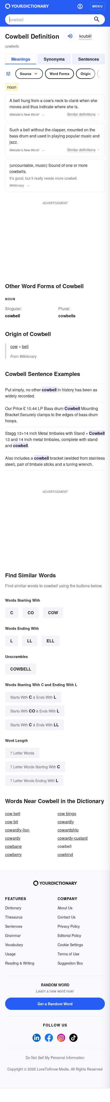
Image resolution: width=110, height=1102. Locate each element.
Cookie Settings (70, 944)
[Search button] (96, 19)
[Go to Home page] (27, 6)
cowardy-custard (72, 838)
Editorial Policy (69, 935)
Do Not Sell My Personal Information (55, 1057)
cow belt (12, 813)
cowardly (66, 822)
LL (29, 641)
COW (53, 612)
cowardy (12, 838)
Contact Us (66, 917)
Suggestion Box (70, 963)
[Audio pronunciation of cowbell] (69, 36)
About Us (65, 907)
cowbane (13, 846)
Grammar (13, 935)
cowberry (13, 854)
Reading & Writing (19, 963)
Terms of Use (68, 953)
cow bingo (67, 813)
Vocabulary (14, 944)
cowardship (68, 830)
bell (25, 346)
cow (14, 346)
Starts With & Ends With (33, 697)
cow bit (11, 822)
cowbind (65, 854)
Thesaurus (14, 917)
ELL (50, 641)
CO (31, 612)
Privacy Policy (69, 926)
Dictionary (13, 907)
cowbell (20, 669)
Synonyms (54, 59)
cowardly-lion (17, 830)
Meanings (20, 59)
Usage (10, 953)
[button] (80, 6)
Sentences (88, 59)
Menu (97, 6)
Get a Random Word (55, 1003)
